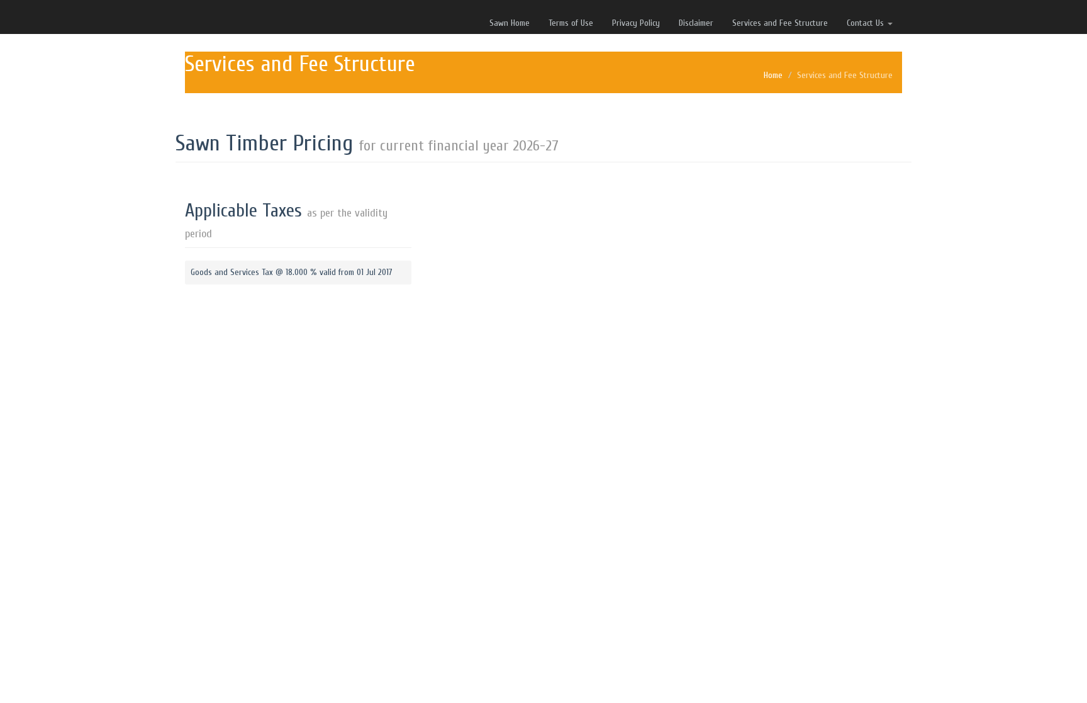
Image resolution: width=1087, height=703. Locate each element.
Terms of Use (571, 23)
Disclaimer (696, 23)
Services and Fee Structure (780, 23)
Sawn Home (509, 23)
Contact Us (866, 23)
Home (773, 75)
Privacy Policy (636, 23)
